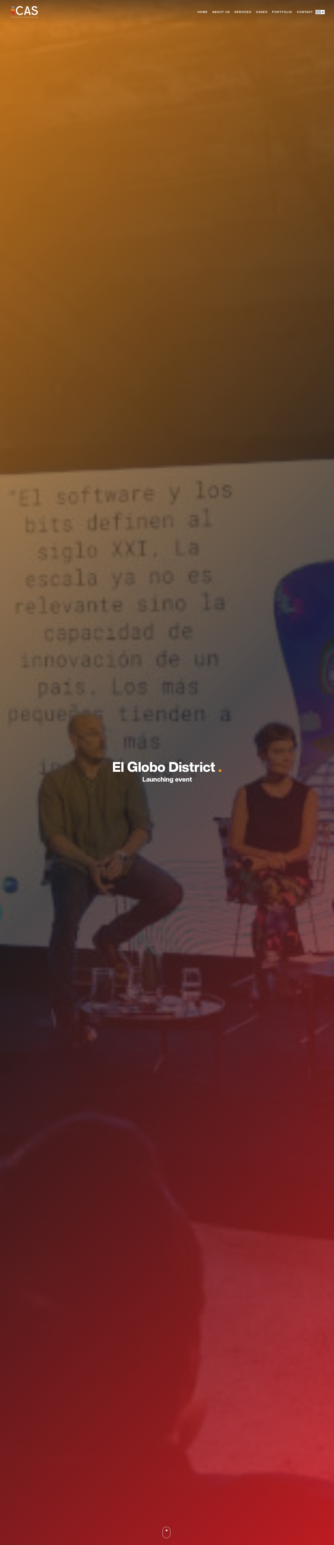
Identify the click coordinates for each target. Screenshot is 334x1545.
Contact (305, 11)
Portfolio (282, 11)
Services (242, 11)
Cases (261, 11)
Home (202, 11)
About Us (221, 11)
